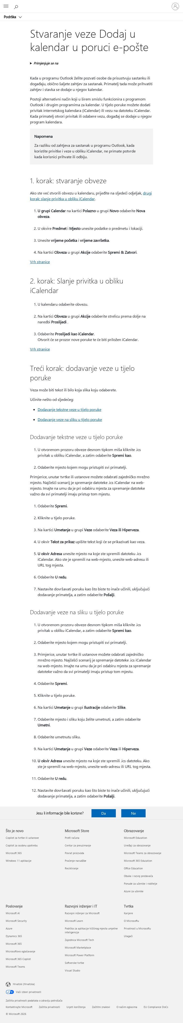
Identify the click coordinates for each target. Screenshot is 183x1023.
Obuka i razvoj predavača (138, 876)
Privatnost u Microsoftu (137, 928)
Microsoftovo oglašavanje (20, 951)
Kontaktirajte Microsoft (19, 1007)
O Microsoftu (131, 921)
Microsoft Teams (15, 966)
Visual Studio (72, 970)
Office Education (133, 868)
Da (103, 813)
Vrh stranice (40, 261)
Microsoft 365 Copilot (18, 959)
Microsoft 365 (14, 853)
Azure (9, 928)
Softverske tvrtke (74, 963)
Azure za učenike (133, 891)
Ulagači (128, 936)
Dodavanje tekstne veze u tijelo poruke (69, 409)
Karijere (128, 913)
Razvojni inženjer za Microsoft (82, 913)
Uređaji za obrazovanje (137, 845)
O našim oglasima (127, 1007)
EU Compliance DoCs (156, 1007)
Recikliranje (71, 868)
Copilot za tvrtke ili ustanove (22, 837)
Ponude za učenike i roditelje (140, 883)
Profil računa (72, 837)
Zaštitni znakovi (101, 1007)
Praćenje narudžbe (75, 860)
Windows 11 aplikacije (18, 860)
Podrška (10, 16)
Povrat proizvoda (74, 853)
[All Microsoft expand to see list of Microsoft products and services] (6, 6)
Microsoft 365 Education (138, 860)
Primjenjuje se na (46, 63)
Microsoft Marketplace (78, 947)
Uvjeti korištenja (76, 1007)
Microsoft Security (16, 921)
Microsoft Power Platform (79, 955)
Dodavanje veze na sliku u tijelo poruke (70, 419)
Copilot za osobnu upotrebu (22, 845)
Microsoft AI (13, 913)
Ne (133, 813)
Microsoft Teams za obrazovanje (142, 853)
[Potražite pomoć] (17, 6)
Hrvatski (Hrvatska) (24, 984)
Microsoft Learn (74, 921)
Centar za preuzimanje (78, 845)
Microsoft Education (135, 837)
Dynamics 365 (14, 936)
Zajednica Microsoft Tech (79, 940)
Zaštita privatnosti (49, 1007)
